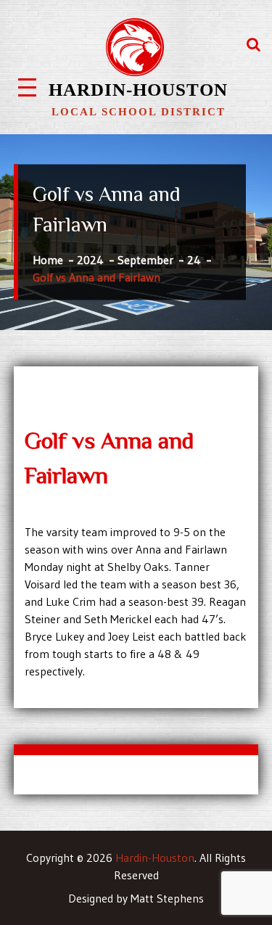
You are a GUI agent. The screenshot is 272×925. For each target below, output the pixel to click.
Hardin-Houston (138, 89)
